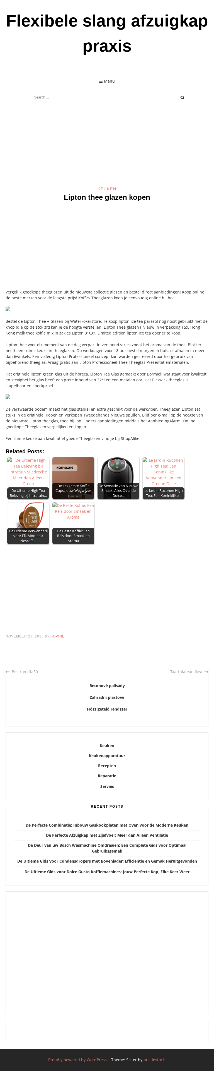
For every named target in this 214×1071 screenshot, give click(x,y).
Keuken (107, 189)
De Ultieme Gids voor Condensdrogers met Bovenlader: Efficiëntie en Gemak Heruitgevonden (107, 861)
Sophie (57, 636)
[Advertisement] (107, 145)
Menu (109, 81)
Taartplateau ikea (186, 671)
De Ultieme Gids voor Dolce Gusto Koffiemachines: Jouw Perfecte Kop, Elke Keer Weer (107, 871)
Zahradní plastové (107, 697)
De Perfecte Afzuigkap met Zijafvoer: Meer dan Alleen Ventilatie (107, 835)
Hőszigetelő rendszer (107, 709)
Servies (107, 786)
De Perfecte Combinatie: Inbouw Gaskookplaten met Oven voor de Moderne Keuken (107, 825)
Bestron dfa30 (25, 671)
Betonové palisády (107, 685)
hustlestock (154, 1059)
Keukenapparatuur (107, 755)
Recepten (107, 765)
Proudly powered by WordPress (77, 1059)
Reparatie (107, 775)
